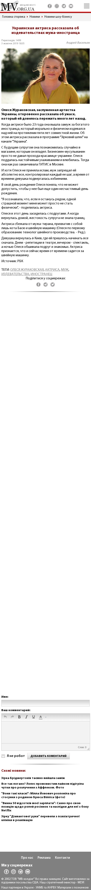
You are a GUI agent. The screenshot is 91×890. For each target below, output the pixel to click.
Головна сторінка (13, 17)
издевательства (15, 274)
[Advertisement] (45, 497)
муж (64, 270)
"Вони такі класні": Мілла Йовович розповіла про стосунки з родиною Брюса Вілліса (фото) (38, 795)
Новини (35, 17)
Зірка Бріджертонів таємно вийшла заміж (33, 778)
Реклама (44, 858)
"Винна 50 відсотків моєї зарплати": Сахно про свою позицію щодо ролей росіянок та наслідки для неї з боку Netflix (45, 807)
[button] (5, 717)
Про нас (27, 858)
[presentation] (5, 717)
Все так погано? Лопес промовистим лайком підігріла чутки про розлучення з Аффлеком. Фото (42, 785)
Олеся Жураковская (27, 270)
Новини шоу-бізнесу (58, 17)
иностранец (41, 274)
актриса (52, 270)
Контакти (62, 858)
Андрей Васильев (78, 42)
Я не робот (16, 756)
